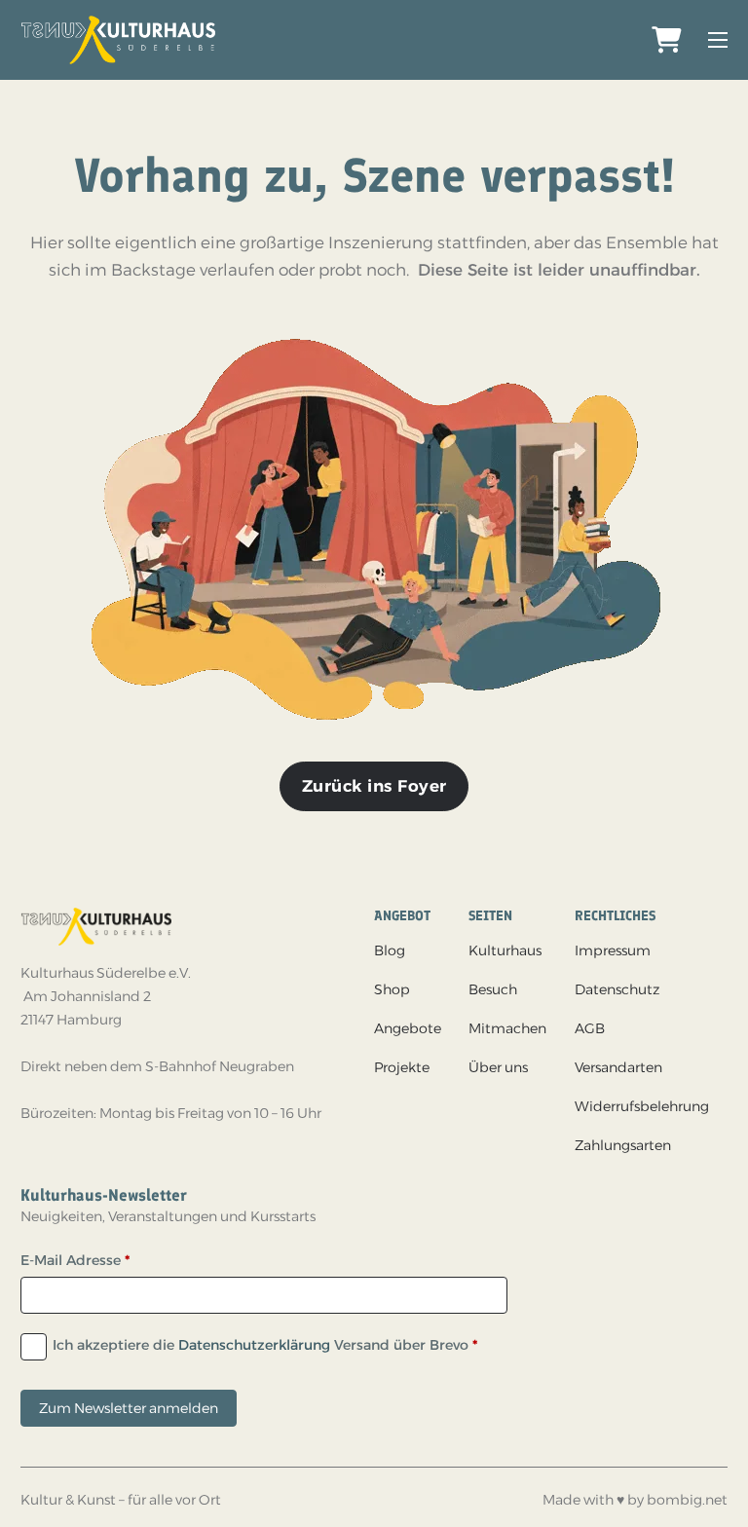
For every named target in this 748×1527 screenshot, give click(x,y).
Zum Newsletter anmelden (128, 1408)
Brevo (449, 1345)
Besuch (492, 989)
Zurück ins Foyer (374, 786)
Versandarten (618, 1067)
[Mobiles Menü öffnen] (718, 40)
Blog (389, 950)
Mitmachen (507, 1028)
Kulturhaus (505, 950)
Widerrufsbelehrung (642, 1106)
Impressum (613, 950)
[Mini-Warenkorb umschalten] (666, 40)
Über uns (498, 1067)
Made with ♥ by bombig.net (635, 1499)
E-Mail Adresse (75, 1260)
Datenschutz (617, 989)
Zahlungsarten (623, 1145)
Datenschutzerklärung (254, 1345)
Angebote (407, 1028)
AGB (590, 1028)
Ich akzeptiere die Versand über (265, 1345)
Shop (392, 989)
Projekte (402, 1067)
